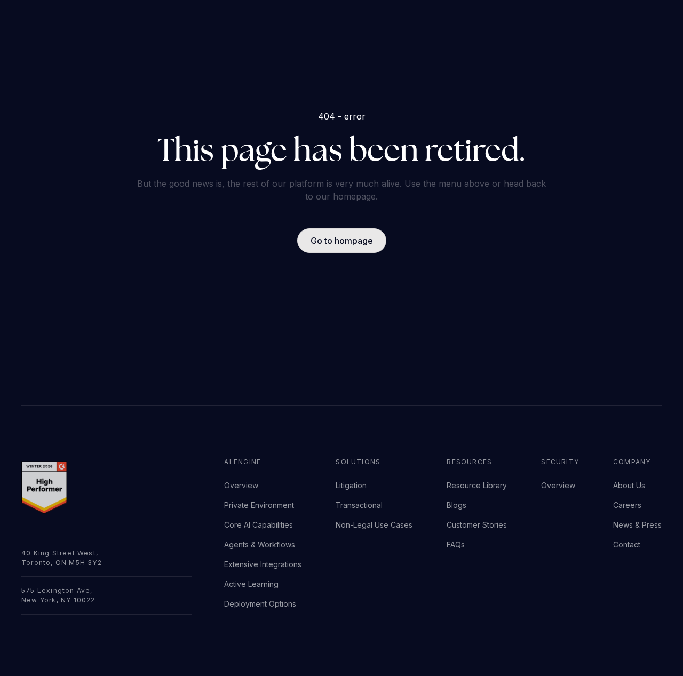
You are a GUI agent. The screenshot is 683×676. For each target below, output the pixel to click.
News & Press (637, 524)
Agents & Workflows (259, 544)
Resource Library (477, 485)
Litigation (351, 485)
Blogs (456, 505)
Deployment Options (260, 603)
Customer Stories (477, 524)
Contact (626, 544)
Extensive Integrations (262, 564)
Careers (627, 505)
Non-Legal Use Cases (374, 524)
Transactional (359, 505)
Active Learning (251, 583)
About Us (629, 485)
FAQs (456, 544)
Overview (241, 485)
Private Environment (259, 505)
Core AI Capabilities (258, 524)
